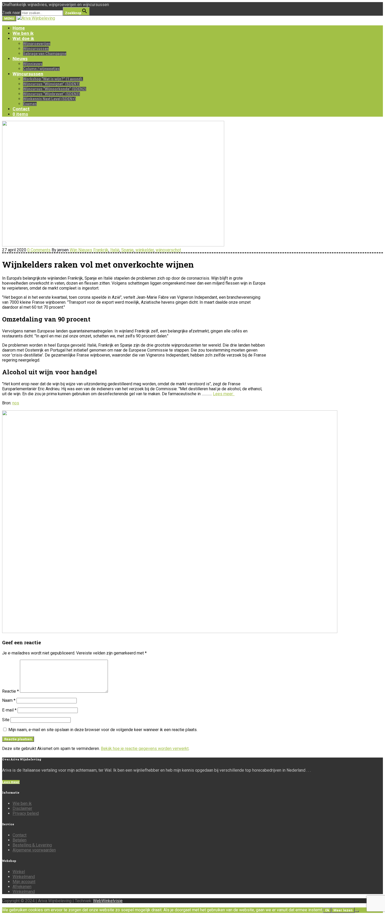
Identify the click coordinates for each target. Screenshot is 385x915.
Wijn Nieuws (81, 249)
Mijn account (24, 881)
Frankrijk (100, 249)
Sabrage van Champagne (44, 54)
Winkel (19, 871)
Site (5, 719)
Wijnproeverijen (36, 44)
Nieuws (20, 58)
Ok (327, 910)
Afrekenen (22, 886)
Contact (21, 108)
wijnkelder (144, 249)
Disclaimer (22, 808)
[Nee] (357, 911)
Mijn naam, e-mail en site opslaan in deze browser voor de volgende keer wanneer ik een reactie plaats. (102, 729)
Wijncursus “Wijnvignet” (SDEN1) (51, 84)
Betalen (19, 840)
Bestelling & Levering (32, 845)
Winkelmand (24, 876)
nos (15, 402)
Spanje (127, 249)
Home (19, 28)
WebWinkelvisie (108, 900)
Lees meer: (224, 393)
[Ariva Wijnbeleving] (36, 18)
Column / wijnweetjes (41, 69)
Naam (8, 700)
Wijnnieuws (32, 64)
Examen (30, 104)
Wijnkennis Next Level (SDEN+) (49, 99)
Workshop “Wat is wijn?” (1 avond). (53, 79)
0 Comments (39, 249)
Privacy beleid (26, 813)
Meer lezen (343, 910)
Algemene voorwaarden (34, 850)
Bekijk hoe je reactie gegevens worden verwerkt (145, 748)
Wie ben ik (23, 33)
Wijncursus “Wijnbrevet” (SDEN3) (51, 94)
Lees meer (11, 782)
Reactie (10, 691)
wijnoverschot (168, 249)
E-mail (9, 710)
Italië (114, 249)
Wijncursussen (36, 49)
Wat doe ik (23, 38)
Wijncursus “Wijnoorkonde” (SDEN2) (54, 89)
